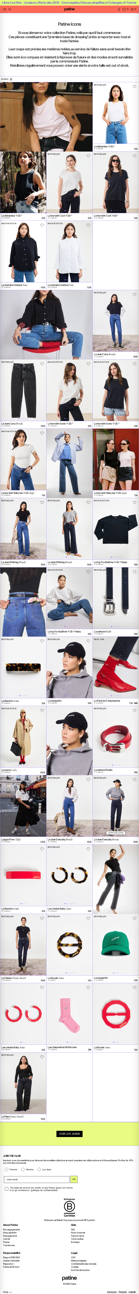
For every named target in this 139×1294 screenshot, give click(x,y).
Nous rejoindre (9, 1233)
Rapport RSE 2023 (11, 1257)
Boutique (75, 1242)
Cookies (74, 1267)
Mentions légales (78, 1261)
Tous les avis (9, 1245)
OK (74, 1179)
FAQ (73, 1230)
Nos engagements (11, 1230)
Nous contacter (78, 1233)
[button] (133, 9)
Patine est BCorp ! (11, 1267)
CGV (73, 1257)
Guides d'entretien (11, 1261)
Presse (6, 1242)
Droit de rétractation (80, 1270)
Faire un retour (77, 1236)
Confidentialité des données (83, 1264)
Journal (6, 1239)
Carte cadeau (77, 1239)
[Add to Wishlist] (134, 86)
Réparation (8, 1264)
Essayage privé (10, 1236)
